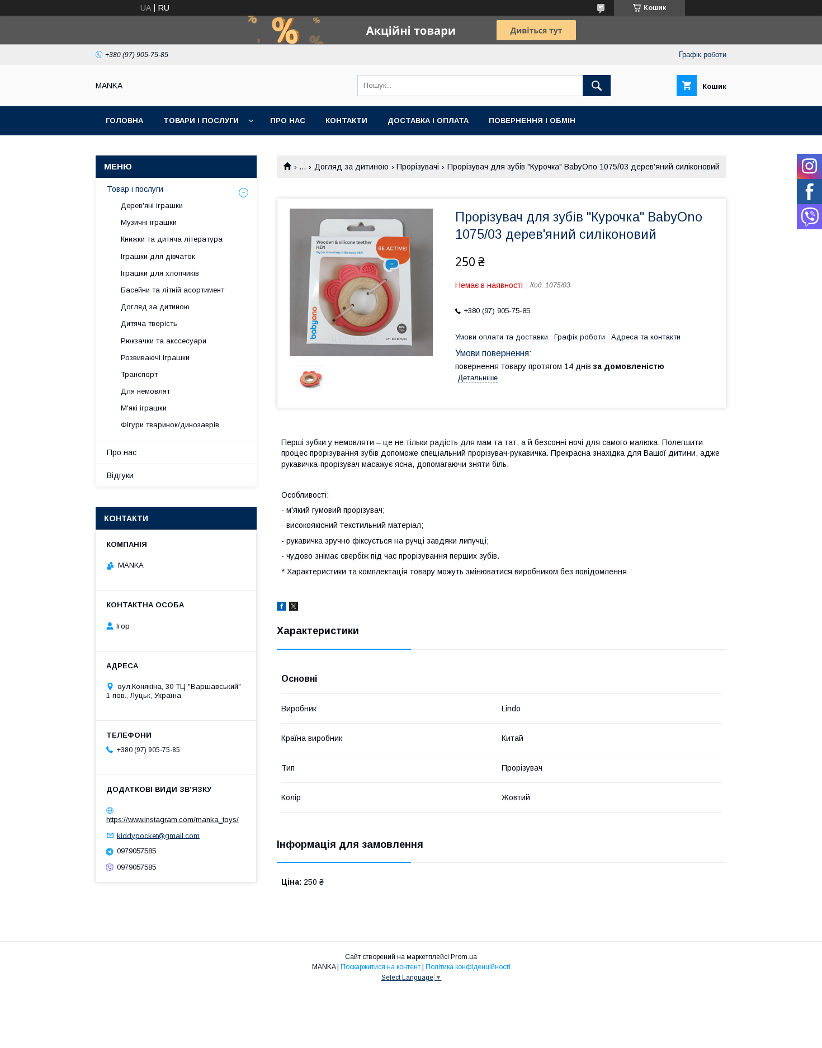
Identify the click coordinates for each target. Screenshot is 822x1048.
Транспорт (139, 374)
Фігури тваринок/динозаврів (170, 425)
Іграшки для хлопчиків (160, 273)
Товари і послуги (201, 120)
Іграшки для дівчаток (158, 256)
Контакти (346, 120)
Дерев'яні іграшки (152, 205)
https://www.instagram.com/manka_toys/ (172, 819)
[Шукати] (597, 85)
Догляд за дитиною (351, 166)
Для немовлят (145, 391)
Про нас (287, 120)
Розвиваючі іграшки (155, 357)
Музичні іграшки (149, 222)
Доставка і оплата (428, 120)
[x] (293, 607)
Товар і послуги (135, 189)
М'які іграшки (144, 408)
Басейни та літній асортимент (172, 290)
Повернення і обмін (532, 120)
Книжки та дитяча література (172, 239)
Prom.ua (464, 957)
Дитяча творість (149, 323)
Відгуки (120, 475)
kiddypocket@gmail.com (158, 835)
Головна (124, 120)
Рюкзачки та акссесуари (163, 341)
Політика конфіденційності (468, 967)
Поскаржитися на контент (381, 967)
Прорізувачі (417, 166)
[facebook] (281, 607)
